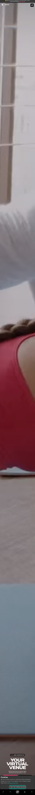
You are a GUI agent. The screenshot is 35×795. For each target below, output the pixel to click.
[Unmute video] (32, 5)
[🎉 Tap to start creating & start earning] (17, 792)
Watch (7, 4)
